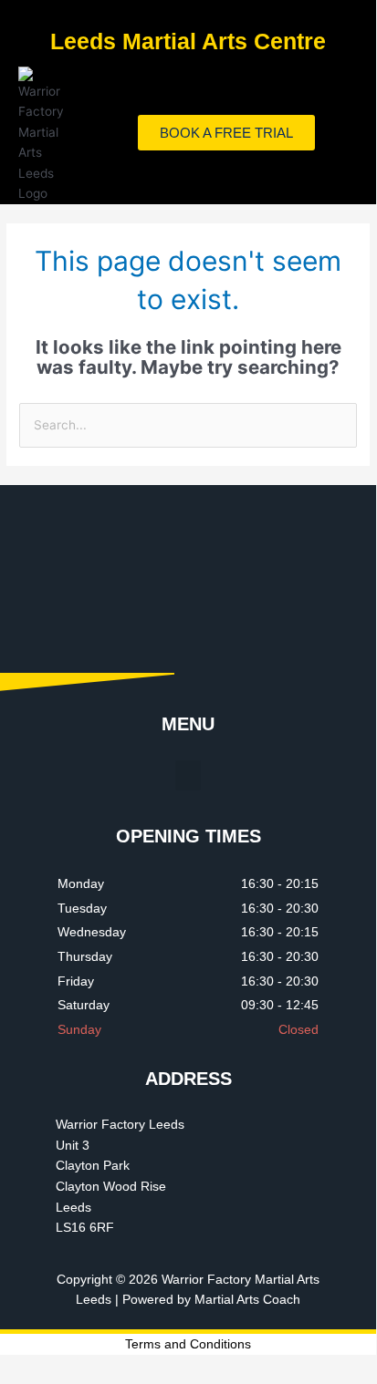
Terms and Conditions (188, 1344)
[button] (84, 133)
